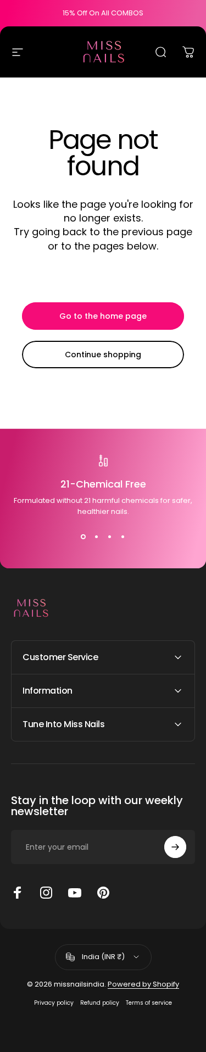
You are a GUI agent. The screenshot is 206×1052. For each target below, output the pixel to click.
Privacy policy (54, 1003)
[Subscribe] (175, 847)
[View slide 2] (96, 537)
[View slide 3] (109, 537)
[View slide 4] (123, 537)
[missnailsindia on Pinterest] (103, 892)
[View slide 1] (83, 537)
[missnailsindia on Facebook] (17, 892)
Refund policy (99, 1003)
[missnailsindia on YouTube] (74, 892)
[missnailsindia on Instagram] (46, 892)
